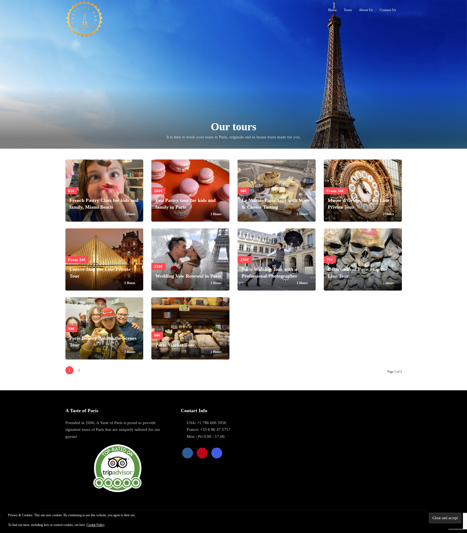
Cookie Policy (95, 525)
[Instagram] (216, 453)
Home (332, 10)
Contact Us (388, 10)
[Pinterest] (202, 453)
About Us (366, 10)
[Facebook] (187, 453)
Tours (348, 10)
